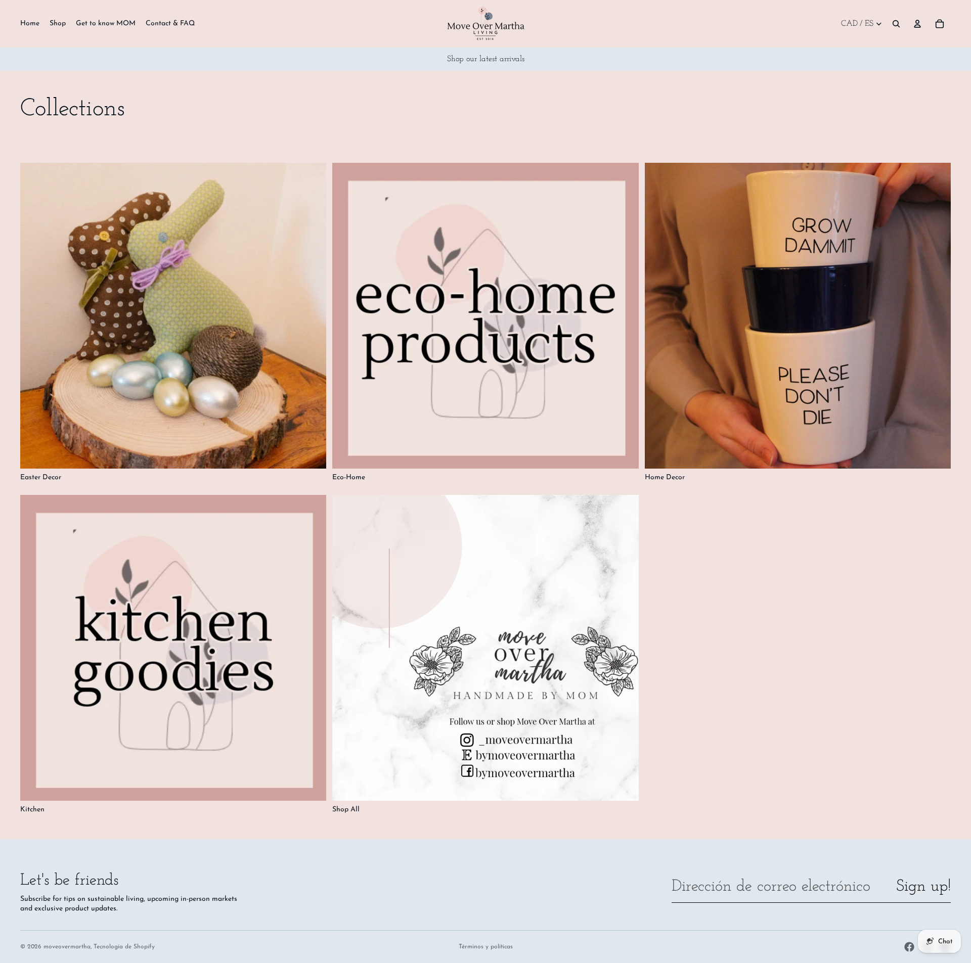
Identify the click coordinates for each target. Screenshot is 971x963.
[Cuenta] (917, 24)
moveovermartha (67, 947)
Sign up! (923, 887)
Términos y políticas (486, 947)
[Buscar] (896, 24)
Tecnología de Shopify (124, 947)
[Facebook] (909, 947)
